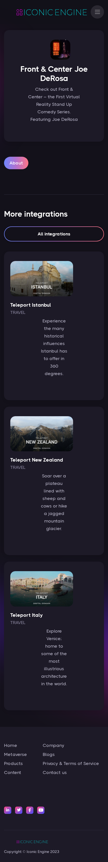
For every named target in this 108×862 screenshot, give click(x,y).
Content (12, 772)
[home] (45, 12)
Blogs (49, 754)
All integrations (54, 233)
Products (13, 763)
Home (10, 745)
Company (53, 745)
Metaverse (15, 754)
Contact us (55, 772)
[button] (97, 12)
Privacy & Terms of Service (71, 763)
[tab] (16, 163)
